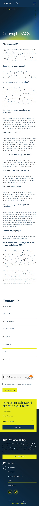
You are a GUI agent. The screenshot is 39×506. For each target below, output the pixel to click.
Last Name (6, 314)
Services (11, 463)
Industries (11, 467)
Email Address (8, 321)
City (4, 351)
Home (3, 9)
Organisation (8, 344)
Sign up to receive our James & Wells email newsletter (18, 385)
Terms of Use (24, 503)
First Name (6, 306)
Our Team (11, 472)
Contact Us (12, 485)
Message (5, 359)
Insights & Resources (15, 476)
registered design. (27, 166)
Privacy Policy (15, 503)
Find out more (19, 456)
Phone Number (8, 329)
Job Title (6, 336)
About (10, 481)
